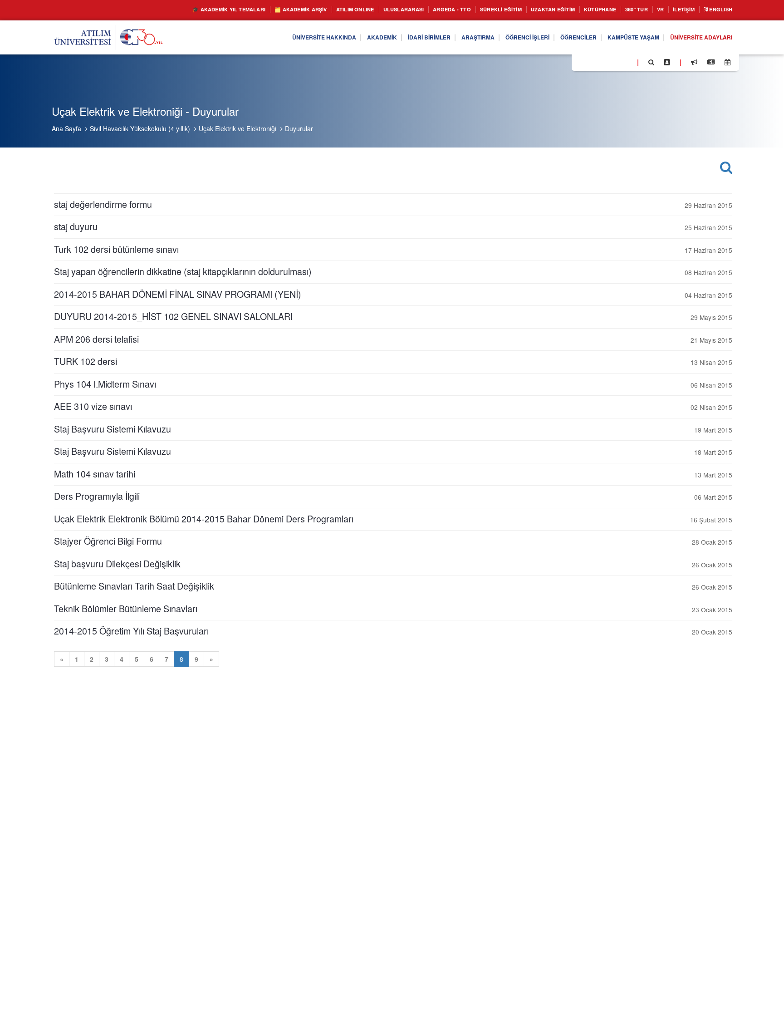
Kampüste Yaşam (620, 37)
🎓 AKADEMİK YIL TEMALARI (156, 9)
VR (649, 9)
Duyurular (299, 128)
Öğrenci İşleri (500, 37)
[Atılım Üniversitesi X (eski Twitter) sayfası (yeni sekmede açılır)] (592, 62)
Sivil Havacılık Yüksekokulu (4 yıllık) (140, 128)
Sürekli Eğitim (468, 9)
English (717, 9)
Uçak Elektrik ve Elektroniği (237, 128)
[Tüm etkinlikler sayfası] (727, 62)
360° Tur (622, 9)
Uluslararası (357, 9)
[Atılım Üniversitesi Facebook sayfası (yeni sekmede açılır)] (581, 62)
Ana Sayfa (66, 128)
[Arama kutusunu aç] (651, 62)
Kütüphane (581, 9)
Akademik (337, 37)
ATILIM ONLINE (302, 9)
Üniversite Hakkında (272, 37)
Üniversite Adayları (696, 37)
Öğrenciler (558, 37)
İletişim (675, 9)
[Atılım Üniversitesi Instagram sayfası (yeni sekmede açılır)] (614, 62)
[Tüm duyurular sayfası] (694, 62)
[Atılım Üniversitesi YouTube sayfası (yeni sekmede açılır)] (626, 62)
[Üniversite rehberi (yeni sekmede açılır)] (667, 62)
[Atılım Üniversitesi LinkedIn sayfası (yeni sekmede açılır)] (603, 62)
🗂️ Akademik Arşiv (239, 9)
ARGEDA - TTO (412, 9)
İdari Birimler (390, 37)
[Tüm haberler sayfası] (711, 62)
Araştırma (445, 37)
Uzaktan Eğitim (528, 9)
